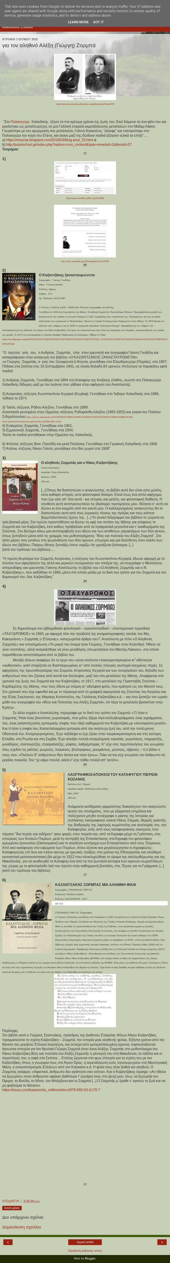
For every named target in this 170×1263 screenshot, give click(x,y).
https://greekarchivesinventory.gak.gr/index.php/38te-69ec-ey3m (31, 421)
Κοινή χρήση (11, 1208)
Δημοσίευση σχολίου (21, 1227)
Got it (98, 22)
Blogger (90, 1258)
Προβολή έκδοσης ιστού (85, 1250)
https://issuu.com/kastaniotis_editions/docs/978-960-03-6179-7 (51, 1090)
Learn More (78, 22)
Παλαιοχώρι (20, 122)
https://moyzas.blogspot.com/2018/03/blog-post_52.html (49, 140)
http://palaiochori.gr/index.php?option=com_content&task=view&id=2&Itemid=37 (69, 144)
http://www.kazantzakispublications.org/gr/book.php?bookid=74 (85, 104)
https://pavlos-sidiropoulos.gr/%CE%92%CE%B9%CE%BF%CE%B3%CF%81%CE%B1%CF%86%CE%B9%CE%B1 (79, 417)
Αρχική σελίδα (85, 1242)
